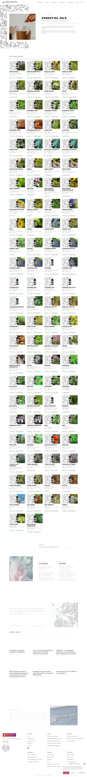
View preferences (81, 772)
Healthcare (69, 733)
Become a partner (32, 740)
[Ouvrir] (83, 2)
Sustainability (31, 738)
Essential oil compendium (53, 764)
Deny (73, 772)
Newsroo (30, 743)
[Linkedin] (28, 748)
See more (75, 634)
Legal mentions (70, 754)
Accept (66, 772)
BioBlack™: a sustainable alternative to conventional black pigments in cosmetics (66, 652)
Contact (29, 745)
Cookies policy (71, 775)
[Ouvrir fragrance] (73, 2)
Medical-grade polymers (72, 736)
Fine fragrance (50, 754)
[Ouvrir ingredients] (65, 2)
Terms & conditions (71, 761)
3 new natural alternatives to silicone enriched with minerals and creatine (43, 652)
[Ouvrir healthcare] (57, 2)
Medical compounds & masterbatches (75, 738)
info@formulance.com (16, 738)
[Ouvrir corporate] (42, 2)
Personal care (50, 757)
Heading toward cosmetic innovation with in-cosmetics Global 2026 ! (43, 673)
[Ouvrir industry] (49, 2)
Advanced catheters (71, 740)
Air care (49, 761)
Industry (49, 733)
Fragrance (49, 752)
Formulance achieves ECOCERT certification (17, 651)
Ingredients (30, 752)
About (29, 736)
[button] (84, 763)
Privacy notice (76, 775)
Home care (49, 759)
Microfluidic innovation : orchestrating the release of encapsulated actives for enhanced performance (19, 674)
